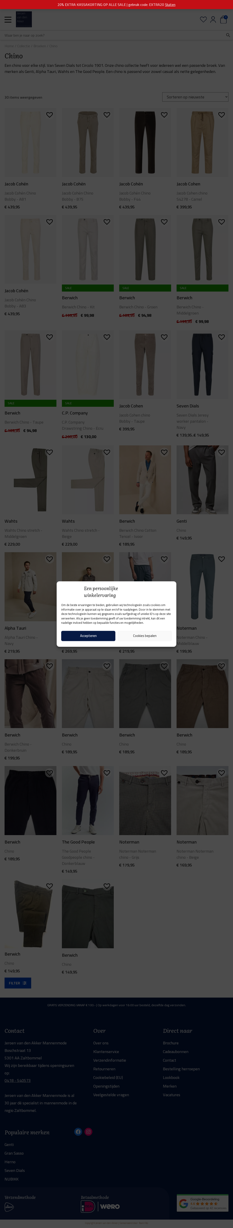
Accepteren (88, 635)
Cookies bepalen (145, 635)
